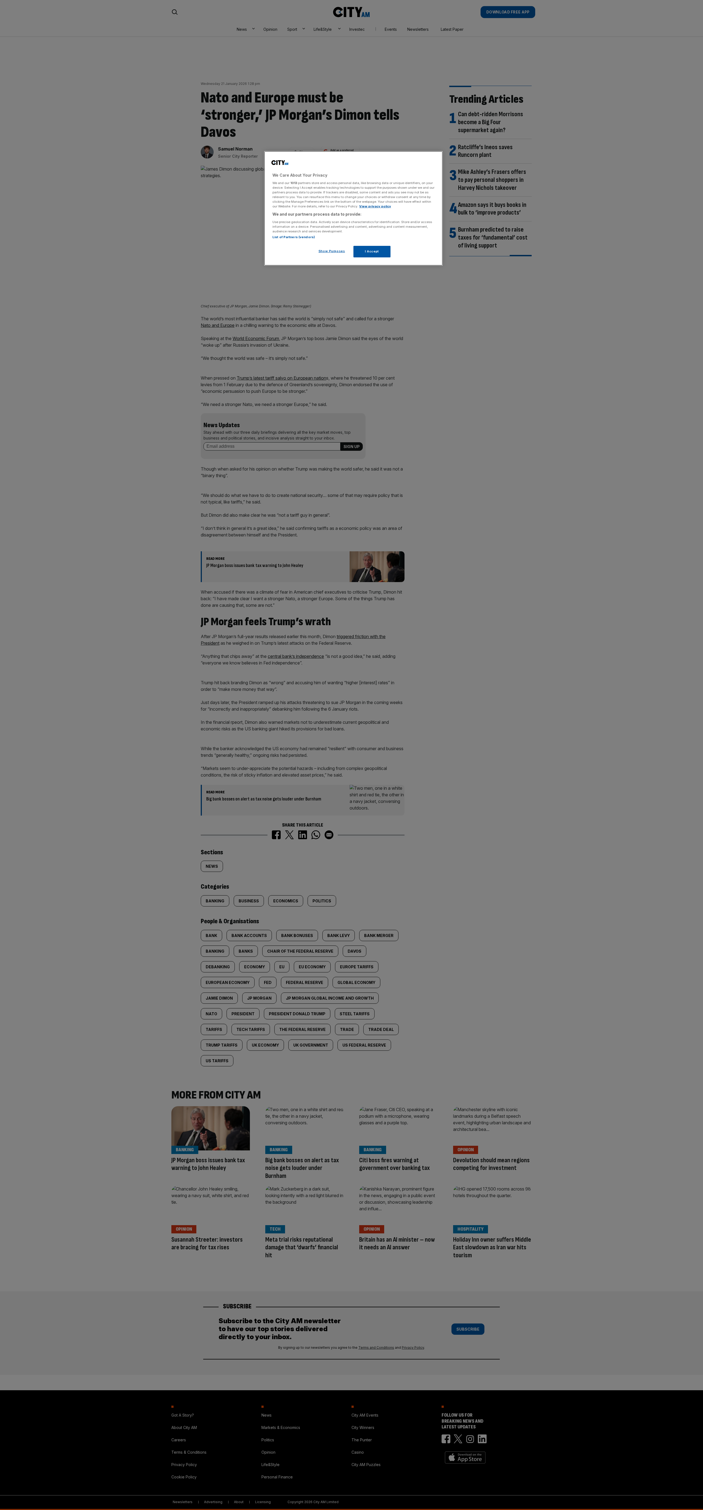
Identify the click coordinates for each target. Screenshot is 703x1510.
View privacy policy (375, 206)
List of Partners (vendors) (293, 237)
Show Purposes (332, 251)
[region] (353, 208)
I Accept (372, 251)
